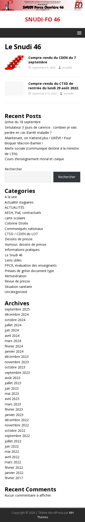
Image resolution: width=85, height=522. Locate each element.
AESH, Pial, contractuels (23, 212)
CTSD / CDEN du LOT (21, 234)
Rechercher (13, 169)
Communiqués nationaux (24, 228)
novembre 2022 (17, 425)
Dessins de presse (19, 239)
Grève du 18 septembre (23, 122)
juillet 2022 (13, 441)
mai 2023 (12, 393)
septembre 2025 (17, 309)
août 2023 (12, 377)
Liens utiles (13, 260)
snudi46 (67, 67)
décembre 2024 (17, 314)
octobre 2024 (15, 320)
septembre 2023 (17, 372)
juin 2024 (12, 330)
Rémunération (15, 276)
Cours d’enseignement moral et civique (34, 159)
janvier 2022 (14, 472)
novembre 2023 (17, 362)
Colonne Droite (16, 223)
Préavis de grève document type (29, 271)
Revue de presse (17, 281)
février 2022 (14, 467)
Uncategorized (16, 292)
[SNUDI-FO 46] (42, 8)
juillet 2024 (13, 325)
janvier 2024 (14, 351)
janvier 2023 (14, 414)
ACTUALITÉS (14, 207)
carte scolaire (15, 218)
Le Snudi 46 (13, 255)
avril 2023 (12, 398)
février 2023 (14, 409)
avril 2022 (12, 457)
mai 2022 (12, 451)
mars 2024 (13, 340)
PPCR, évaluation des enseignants (31, 265)
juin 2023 (12, 388)
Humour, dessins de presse (25, 244)
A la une (11, 197)
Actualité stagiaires (19, 202)
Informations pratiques (22, 249)
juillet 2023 (13, 383)
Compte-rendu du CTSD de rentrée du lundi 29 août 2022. (53, 85)
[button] (78, 32)
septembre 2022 (17, 435)
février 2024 (14, 346)
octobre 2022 (15, 430)
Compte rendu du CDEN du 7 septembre (52, 59)
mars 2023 (13, 404)
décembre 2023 (17, 356)
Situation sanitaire (18, 286)
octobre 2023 (15, 367)
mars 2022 (13, 462)
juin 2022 (12, 446)
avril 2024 (12, 335)
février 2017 (14, 478)
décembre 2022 (17, 420)
